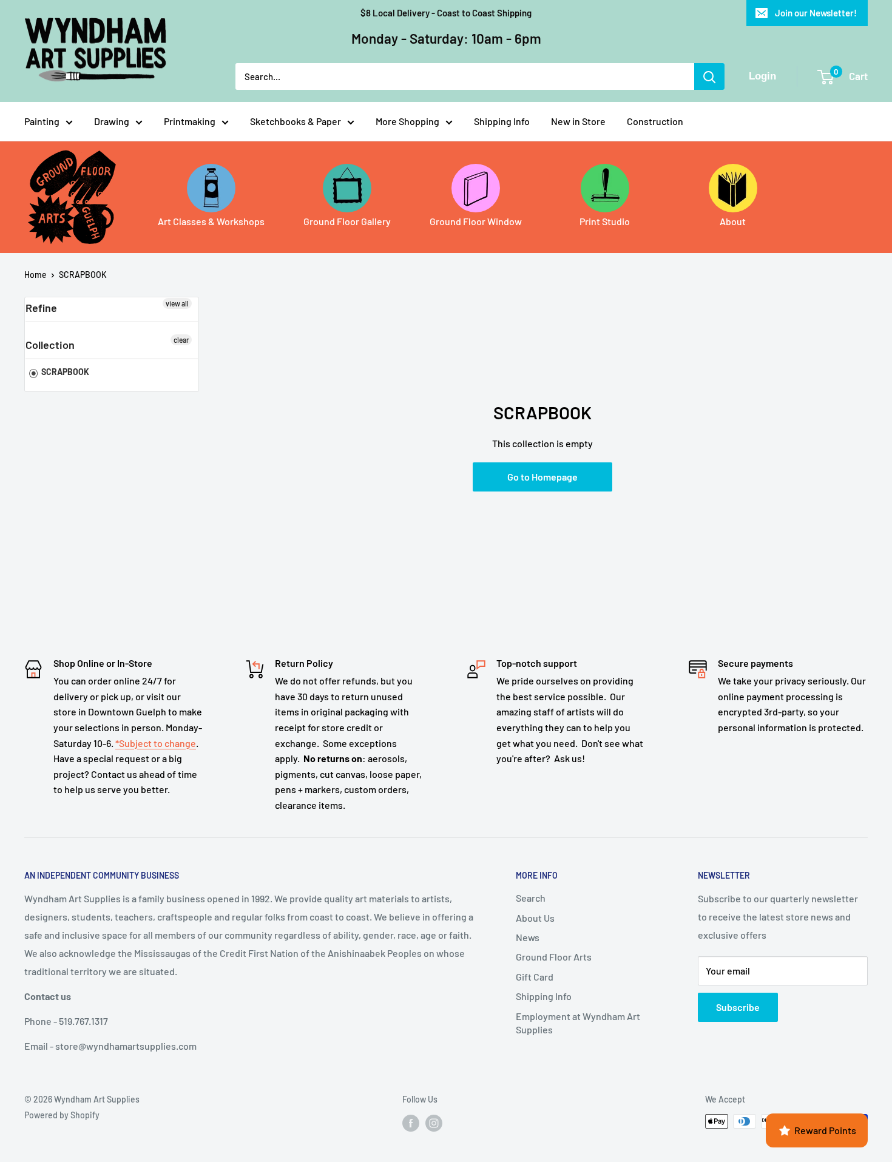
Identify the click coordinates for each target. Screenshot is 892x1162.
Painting (41, 121)
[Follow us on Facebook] (410, 1122)
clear (181, 340)
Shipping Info (502, 121)
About (733, 221)
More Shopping (407, 121)
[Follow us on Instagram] (433, 1122)
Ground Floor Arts (554, 956)
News (527, 937)
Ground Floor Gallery (347, 221)
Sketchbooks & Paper (295, 121)
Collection (50, 344)
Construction (655, 121)
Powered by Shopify (62, 1115)
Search (531, 898)
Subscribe (738, 1007)
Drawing (111, 121)
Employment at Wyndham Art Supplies (578, 1022)
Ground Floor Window (476, 221)
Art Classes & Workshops (211, 221)
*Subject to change (155, 743)
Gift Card (534, 976)
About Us (535, 918)
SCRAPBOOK (83, 274)
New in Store (578, 121)
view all (177, 303)
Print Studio (604, 221)
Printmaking (189, 121)
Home (35, 274)
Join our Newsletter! (816, 12)
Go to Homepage (542, 476)
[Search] (709, 76)
